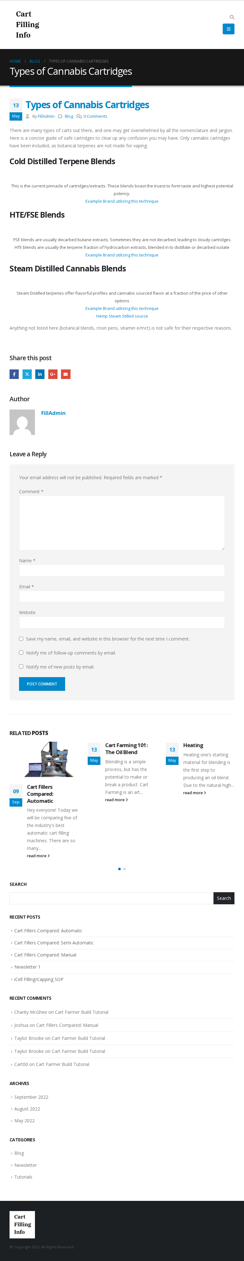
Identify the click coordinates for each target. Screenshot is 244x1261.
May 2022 (24, 1120)
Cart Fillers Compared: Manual (45, 955)
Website (27, 612)
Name (27, 560)
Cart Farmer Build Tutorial (81, 1012)
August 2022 (27, 1109)
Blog (69, 116)
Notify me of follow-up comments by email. (71, 653)
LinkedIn (39, 374)
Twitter (27, 374)
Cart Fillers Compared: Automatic (40, 793)
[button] (231, 17)
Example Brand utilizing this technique (122, 201)
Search (18, 884)
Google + (53, 374)
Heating (193, 745)
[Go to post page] (44, 759)
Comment (31, 491)
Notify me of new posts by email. (60, 667)
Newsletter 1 (27, 967)
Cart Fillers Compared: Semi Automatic (54, 943)
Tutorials (23, 1177)
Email (65, 374)
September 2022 (31, 1097)
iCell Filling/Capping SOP (39, 979)
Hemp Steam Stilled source (122, 316)
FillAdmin (46, 116)
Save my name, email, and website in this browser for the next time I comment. (108, 639)
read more (37, 855)
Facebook (14, 374)
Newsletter (25, 1165)
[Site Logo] (27, 25)
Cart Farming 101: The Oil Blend (126, 748)
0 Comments (95, 116)
